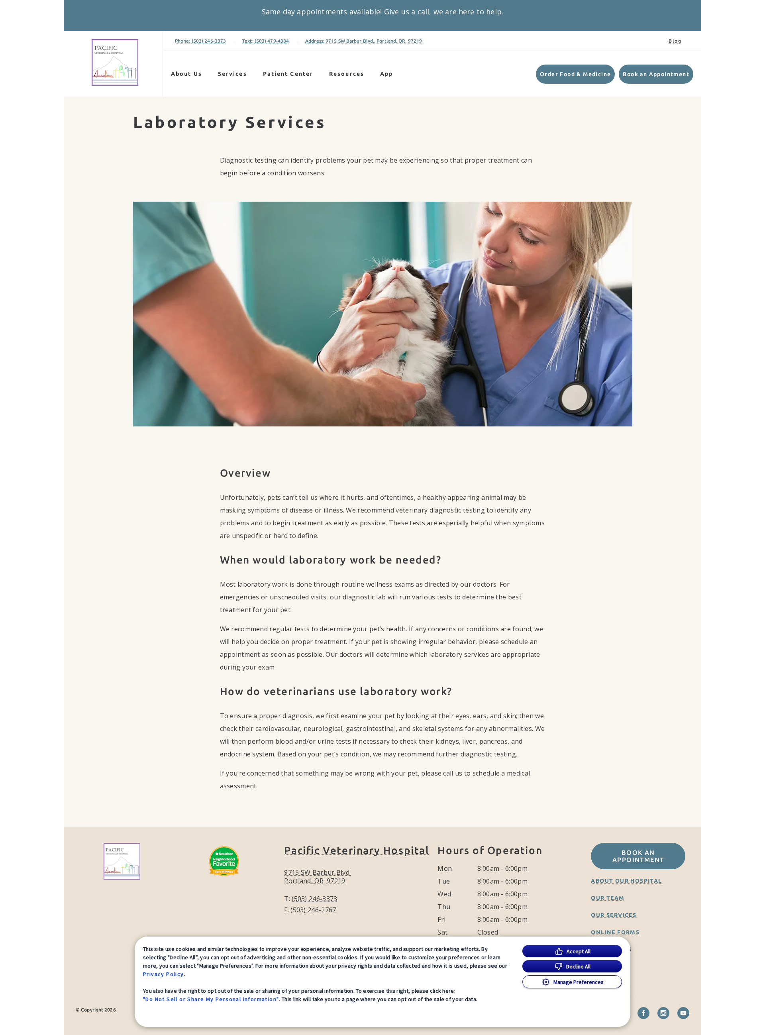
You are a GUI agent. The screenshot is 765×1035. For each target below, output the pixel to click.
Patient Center (288, 74)
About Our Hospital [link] (626, 881)
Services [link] (232, 74)
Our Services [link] (613, 915)
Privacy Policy (163, 974)
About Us (186, 74)
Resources (346, 74)
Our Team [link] (607, 898)
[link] (115, 62)
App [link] (386, 74)
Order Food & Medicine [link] (575, 74)
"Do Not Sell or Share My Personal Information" (211, 999)
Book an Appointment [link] (656, 74)
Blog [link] (675, 40)
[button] (229, 881)
